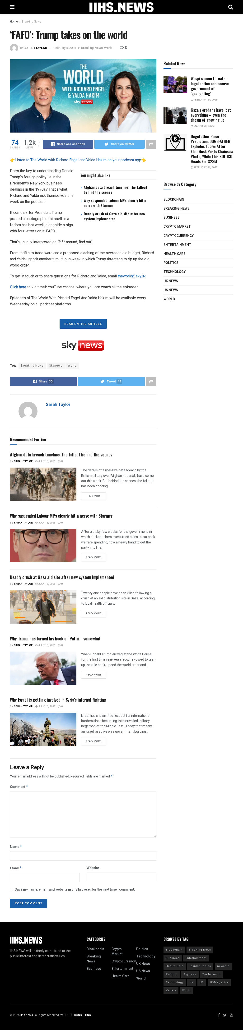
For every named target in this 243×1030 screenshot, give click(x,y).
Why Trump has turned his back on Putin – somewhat (55, 638)
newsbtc (223, 966)
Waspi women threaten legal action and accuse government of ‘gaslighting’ (210, 86)
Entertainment (177, 244)
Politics (171, 262)
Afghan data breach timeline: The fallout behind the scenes (115, 189)
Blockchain (174, 199)
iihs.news (26, 1015)
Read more (94, 496)
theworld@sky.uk (132, 276)
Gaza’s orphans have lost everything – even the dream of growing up (211, 115)
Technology (175, 271)
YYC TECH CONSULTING (75, 1015)
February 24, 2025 (205, 100)
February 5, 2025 (65, 48)
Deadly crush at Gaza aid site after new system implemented (114, 216)
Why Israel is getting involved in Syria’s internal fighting (58, 700)
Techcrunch (211, 974)
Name (16, 846)
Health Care (174, 253)
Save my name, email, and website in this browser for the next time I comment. (75, 889)
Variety (171, 991)
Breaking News (31, 21)
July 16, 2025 (46, 461)
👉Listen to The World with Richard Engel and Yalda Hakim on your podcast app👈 (78, 160)
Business (172, 217)
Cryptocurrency (179, 235)
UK (192, 982)
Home (14, 21)
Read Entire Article (83, 324)
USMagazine (219, 982)
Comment (19, 786)
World (108, 48)
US (202, 982)
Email (16, 868)
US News (171, 290)
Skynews (55, 365)
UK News (171, 281)
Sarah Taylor (35, 48)
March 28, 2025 (203, 126)
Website (93, 867)
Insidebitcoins (200, 966)
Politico (172, 974)
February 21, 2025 (205, 168)
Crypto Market (177, 226)
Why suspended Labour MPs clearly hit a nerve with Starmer (115, 203)
